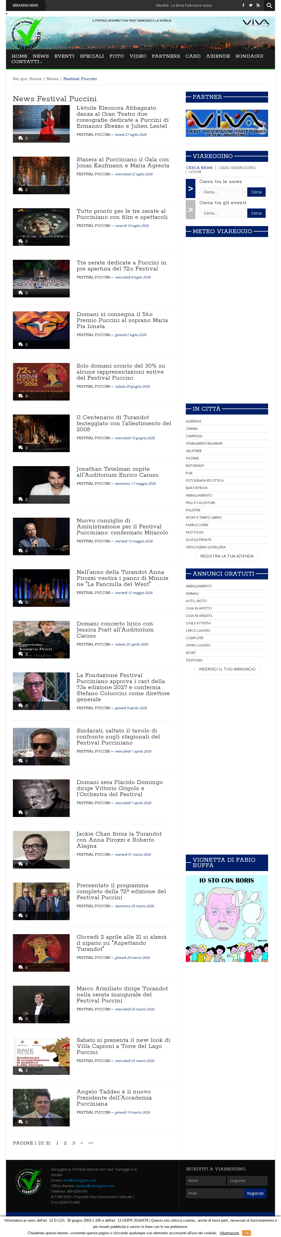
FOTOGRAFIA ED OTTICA (205, 480)
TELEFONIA (194, 660)
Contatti (25, 61)
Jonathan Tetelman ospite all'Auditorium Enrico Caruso (118, 472)
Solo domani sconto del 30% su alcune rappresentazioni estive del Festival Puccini (121, 372)
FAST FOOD (195, 532)
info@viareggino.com (79, 1180)
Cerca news (199, 168)
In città (207, 409)
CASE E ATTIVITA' (198, 623)
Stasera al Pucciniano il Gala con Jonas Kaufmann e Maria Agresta (123, 163)
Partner (207, 97)
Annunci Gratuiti (223, 574)
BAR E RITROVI (196, 488)
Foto (116, 56)
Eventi (64, 56)
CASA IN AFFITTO (199, 608)
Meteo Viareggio (222, 231)
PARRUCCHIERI (197, 525)
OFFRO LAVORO (198, 645)
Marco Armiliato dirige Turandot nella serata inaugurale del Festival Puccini (122, 995)
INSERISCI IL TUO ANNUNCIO (227, 669)
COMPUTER (194, 638)
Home (19, 56)
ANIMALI (192, 593)
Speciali (92, 56)
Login (195, 172)
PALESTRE (193, 510)
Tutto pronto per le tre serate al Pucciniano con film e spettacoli (122, 214)
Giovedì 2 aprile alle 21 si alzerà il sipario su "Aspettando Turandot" (122, 943)
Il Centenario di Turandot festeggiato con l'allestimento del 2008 (124, 423)
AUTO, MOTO (196, 601)
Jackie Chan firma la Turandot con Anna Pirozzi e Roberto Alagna (119, 840)
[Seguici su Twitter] (250, 5)
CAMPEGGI (194, 436)
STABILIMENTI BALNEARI (204, 443)
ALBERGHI (193, 421)
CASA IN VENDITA (199, 615)
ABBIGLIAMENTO (199, 495)
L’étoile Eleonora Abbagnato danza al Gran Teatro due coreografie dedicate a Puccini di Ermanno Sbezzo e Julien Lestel (123, 117)
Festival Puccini (93, 135)
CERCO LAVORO (198, 630)
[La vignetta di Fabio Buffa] (227, 918)
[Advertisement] (227, 360)
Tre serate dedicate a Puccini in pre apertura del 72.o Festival (122, 266)
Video (138, 56)
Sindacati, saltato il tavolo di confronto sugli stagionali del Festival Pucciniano (118, 737)
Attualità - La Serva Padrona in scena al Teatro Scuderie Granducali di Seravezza (184, 5)
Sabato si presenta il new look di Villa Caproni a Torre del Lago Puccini (123, 1046)
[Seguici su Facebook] (243, 5)
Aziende (218, 56)
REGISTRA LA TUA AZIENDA (227, 556)
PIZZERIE (192, 458)
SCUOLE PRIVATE (198, 539)
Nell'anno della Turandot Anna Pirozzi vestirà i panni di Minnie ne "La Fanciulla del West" (122, 578)
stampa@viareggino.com (94, 1186)
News (41, 56)
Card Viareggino (237, 168)
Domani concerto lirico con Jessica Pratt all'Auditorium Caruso (115, 630)
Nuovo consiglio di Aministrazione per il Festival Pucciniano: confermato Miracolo (122, 527)
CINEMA (192, 428)
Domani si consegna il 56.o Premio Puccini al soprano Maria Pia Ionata (122, 320)
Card (193, 56)
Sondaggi (249, 56)
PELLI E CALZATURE (200, 502)
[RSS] (258, 5)
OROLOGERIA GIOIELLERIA (206, 547)
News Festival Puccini (55, 99)
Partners (166, 56)
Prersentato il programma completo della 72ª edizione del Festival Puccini (121, 891)
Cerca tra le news (220, 182)
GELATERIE (194, 451)
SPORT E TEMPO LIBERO (204, 517)
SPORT (191, 652)
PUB (189, 473)
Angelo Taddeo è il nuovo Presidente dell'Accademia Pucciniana (114, 1098)
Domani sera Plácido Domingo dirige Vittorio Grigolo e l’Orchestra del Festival (120, 788)
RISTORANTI (195, 465)
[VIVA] (227, 123)
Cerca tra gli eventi (222, 203)
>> (90, 1143)
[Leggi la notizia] (41, 124)
